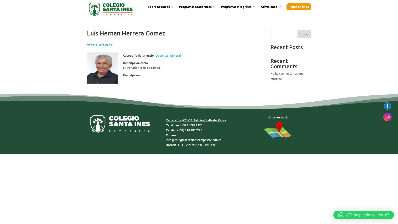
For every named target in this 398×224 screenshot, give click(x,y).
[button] (363, 215)
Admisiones (269, 7)
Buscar (304, 34)
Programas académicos (195, 7)
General (175, 55)
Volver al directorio (99, 44)
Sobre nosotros (159, 7)
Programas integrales (236, 7)
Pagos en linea (299, 7)
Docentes (162, 55)
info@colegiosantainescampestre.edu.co (194, 140)
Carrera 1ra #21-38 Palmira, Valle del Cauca (196, 120)
